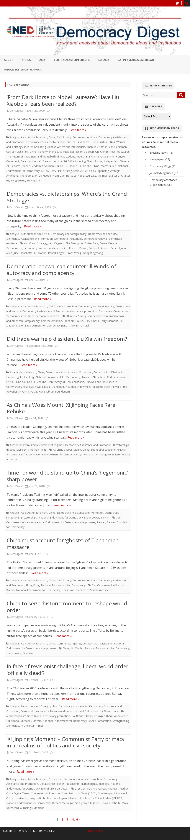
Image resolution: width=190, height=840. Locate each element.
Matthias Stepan (57, 798)
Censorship (55, 779)
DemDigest (16, 110)
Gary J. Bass (92, 321)
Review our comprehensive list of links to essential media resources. (162, 142)
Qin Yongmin (86, 454)
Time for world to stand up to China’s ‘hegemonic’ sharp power (67, 476)
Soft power (82, 803)
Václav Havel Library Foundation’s (50, 391)
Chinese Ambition (51, 321)
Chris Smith (107, 156)
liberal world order (61, 711)
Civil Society (64, 137)
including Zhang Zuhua (88, 161)
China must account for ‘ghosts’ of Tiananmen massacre (63, 543)
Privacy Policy (95, 831)
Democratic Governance (113, 311)
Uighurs (94, 803)
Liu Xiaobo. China (89, 166)
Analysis (14, 137)
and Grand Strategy (35, 243)
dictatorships (60, 248)
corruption (70, 306)
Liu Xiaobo (71, 166)
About (8, 60)
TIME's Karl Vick (80, 325)
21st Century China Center (90, 788)
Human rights (99, 142)
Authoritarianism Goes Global (24, 716)
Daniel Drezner (109, 243)
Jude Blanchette (23, 253)
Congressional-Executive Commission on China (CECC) (63, 793)
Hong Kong (33, 585)
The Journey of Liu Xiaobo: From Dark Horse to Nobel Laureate (58, 175)
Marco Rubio (108, 166)
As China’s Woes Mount (67, 449)
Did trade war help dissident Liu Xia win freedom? (67, 338)
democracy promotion (37, 248)
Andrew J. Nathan (97, 147)
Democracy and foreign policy (68, 234)
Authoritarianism (37, 137)
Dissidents (83, 142)
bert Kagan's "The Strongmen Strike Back (73, 243)
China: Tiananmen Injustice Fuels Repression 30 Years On (64, 151)
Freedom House (73, 321)
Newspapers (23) (160, 159)
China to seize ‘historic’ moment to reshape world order (67, 606)
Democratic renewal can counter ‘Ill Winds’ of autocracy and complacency (61, 269)
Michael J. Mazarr (30, 721)
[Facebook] (181, 3)
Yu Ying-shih (34, 180)
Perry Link (56, 171)
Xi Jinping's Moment (32, 808)
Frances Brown (78, 248)
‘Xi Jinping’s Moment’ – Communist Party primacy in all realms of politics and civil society (66, 742)
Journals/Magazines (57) (164, 173)
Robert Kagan (56, 253)
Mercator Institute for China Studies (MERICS (95, 798)
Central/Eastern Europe (72, 60)
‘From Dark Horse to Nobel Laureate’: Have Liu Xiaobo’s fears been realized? (63, 100)
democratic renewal (95, 238)
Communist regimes (85, 137)
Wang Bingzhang (93, 253)
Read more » (78, 130)
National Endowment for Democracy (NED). (42, 325)
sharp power (91, 517)
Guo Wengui (105, 793)
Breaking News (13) (161, 152)
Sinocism (28, 653)
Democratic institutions (68, 238)
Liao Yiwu (35, 386)
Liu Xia (59, 166)
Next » (75, 819)
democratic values (37, 142)
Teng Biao (68, 590)
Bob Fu (101, 377)
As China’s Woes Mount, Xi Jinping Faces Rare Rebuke (61, 408)
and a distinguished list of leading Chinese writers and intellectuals (45, 147)
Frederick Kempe (99, 248)
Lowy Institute (37, 798)
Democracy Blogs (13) (163, 166)
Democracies (14, 248)
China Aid (20, 382)
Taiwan (86, 377)
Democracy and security (102, 234)
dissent (71, 142)
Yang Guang (18, 180)
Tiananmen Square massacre (93, 590)
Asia (42, 60)
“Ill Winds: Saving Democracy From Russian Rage (95, 316)
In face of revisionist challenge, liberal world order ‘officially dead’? (67, 669)
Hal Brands (78, 716)
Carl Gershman (118, 147)
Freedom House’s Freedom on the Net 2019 (47, 161)
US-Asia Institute (111, 803)
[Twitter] (177, 3)
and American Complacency (23, 321)
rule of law (47, 788)
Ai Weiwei (119, 142)
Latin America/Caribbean (136, 60)
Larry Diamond (109, 321)
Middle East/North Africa (23, 69)
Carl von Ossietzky (17, 151)
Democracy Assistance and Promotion (29, 238)
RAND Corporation (99, 721)
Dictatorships (57, 142)
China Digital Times (18, 793)
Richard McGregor (63, 803)
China (52, 137)
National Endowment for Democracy (58, 377)
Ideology (29, 377)
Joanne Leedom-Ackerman (38, 166)
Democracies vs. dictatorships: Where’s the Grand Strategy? (67, 197)
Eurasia (103, 60)
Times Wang (73, 253)
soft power (61, 788)
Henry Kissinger (95, 716)
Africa (26, 60)
